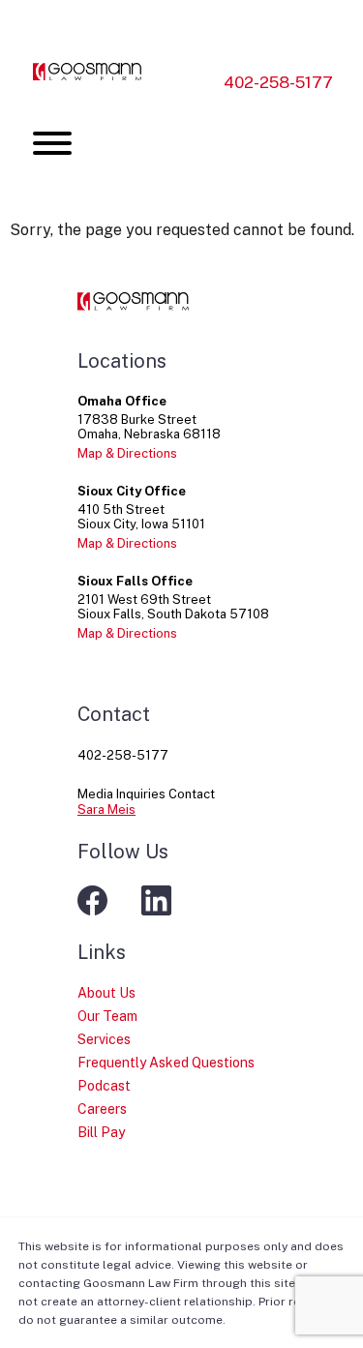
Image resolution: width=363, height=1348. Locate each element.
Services (104, 1039)
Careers (102, 1109)
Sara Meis (106, 809)
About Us (106, 993)
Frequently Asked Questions (166, 1062)
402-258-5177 (278, 82)
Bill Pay (101, 1132)
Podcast (104, 1086)
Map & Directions (127, 453)
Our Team (107, 1016)
